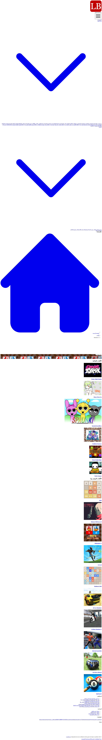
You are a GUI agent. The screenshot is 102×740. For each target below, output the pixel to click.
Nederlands (88, 719)
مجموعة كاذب (93, 124)
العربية (52, 719)
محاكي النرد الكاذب (82, 229)
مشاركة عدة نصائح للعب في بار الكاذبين (83, 124)
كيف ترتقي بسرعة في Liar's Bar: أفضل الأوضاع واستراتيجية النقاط (86, 705)
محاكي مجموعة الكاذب (74, 229)
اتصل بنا (95, 738)
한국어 (91, 719)
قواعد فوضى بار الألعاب (95, 125)
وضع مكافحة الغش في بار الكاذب (27, 124)
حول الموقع (99, 738)
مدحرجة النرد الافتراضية (94, 714)
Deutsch (94, 719)
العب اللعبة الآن (98, 354)
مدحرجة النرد (99, 229)
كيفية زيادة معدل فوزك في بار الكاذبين (53, 124)
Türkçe (47, 719)
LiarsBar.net (68, 736)
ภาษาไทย (81, 719)
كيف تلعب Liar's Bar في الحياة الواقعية (60, 123)
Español (77, 719)
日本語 (65, 719)
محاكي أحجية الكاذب (95, 711)
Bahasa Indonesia (42, 719)
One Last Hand (99, 230)
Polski (84, 719)
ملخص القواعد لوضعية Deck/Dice (14, 124)
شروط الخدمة (91, 738)
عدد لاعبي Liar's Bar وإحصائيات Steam (94, 123)
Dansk (100, 719)
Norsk (50, 719)
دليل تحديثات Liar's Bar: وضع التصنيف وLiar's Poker (89, 706)
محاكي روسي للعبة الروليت (91, 229)
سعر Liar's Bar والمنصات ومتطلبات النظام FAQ (77, 123)
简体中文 (58, 719)
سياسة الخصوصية (84, 738)
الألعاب (97, 335)
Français (68, 719)
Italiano (74, 719)
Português (71, 719)
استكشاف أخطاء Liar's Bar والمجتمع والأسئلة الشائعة (89, 704)
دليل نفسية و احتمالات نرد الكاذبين (39, 124)
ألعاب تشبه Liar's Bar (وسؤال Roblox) (26, 123)
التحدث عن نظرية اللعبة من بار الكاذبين (68, 124)
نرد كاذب (97, 124)
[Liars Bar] (96, 11)
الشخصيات (99, 19)
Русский (97, 719)
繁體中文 (62, 719)
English (54, 719)
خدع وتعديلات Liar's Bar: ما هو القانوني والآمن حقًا (43, 123)
